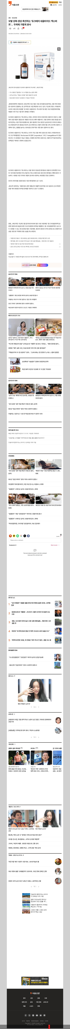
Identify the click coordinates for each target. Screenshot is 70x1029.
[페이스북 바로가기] (25, 1015)
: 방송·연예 (13, 807)
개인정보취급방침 (34, 1021)
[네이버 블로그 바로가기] (44, 1015)
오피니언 (10, 714)
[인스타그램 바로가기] (37, 1015)
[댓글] (22, 28)
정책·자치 (24, 1002)
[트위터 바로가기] (29, 1015)
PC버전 (46, 1021)
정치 (24, 998)
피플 (24, 1006)
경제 (9, 18)
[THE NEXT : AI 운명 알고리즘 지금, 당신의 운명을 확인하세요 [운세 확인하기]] (35, 265)
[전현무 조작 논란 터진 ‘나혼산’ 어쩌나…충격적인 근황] (58, 881)
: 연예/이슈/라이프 (15, 855)
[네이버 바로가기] (40, 1015)
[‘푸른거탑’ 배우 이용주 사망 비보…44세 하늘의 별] (58, 861)
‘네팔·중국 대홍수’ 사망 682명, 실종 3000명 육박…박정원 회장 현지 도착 (30, 238)
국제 (45, 998)
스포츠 (31, 1006)
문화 (31, 1002)
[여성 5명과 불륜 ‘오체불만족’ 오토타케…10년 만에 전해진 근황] (58, 871)
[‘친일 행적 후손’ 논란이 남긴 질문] (58, 720)
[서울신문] (13, 3)
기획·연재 (10, 744)
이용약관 (28, 1021)
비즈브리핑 (14, 18)
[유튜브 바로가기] (33, 1015)
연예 (38, 1006)
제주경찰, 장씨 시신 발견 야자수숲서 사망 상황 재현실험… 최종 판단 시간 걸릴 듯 (32, 241)
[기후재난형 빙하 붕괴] (58, 730)
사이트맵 (41, 1021)
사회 (31, 998)
